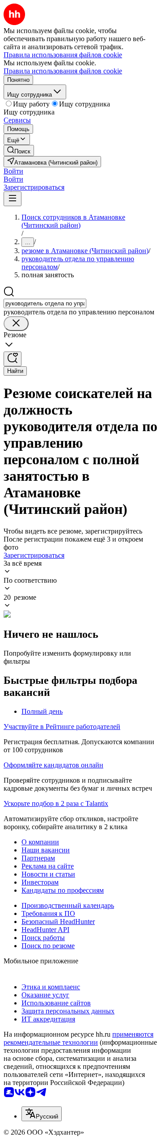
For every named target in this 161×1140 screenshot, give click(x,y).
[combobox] (45, 303)
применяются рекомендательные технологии (78, 1038)
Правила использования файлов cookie (63, 71)
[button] (13, 171)
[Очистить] (16, 323)
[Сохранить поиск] (12, 359)
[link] (19, 150)
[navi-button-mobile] (12, 198)
